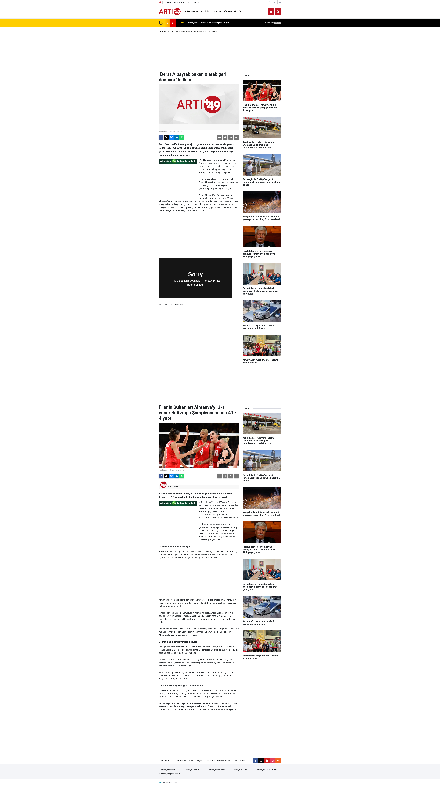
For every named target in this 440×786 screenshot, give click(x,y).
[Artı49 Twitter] (274, 2)
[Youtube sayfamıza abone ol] (267, 760)
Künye (191, 761)
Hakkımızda (181, 761)
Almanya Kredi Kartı (217, 770)
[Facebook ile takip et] (255, 760)
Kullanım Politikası (224, 761)
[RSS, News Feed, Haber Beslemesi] (278, 760)
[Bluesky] (171, 137)
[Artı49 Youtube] (280, 2)
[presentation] (167, 22)
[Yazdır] (219, 137)
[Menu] (271, 12)
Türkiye (175, 31)
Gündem (228, 11)
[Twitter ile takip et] (261, 760)
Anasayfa (165, 31)
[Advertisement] (220, 52)
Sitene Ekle (196, 2)
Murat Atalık (173, 486)
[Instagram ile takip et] (272, 760)
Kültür (237, 11)
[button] (225, 137)
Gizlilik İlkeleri (209, 761)
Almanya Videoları (192, 770)
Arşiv (188, 2)
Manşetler (167, 2)
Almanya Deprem (240, 770)
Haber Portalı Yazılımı (170, 782)
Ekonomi (216, 11)
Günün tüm (273, 23)
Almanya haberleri (168, 770)
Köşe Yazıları (192, 11)
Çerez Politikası (239, 761)
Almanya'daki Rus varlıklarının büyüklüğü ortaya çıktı (208, 23)
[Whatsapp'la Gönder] (181, 137)
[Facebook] (161, 137)
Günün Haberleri (179, 2)
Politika (205, 11)
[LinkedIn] (176, 137)
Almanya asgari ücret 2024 (171, 774)
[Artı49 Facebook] (269, 2)
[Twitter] (166, 137)
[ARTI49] (170, 11)
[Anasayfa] (160, 2)
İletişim (199, 761)
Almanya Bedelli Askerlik (267, 770)
